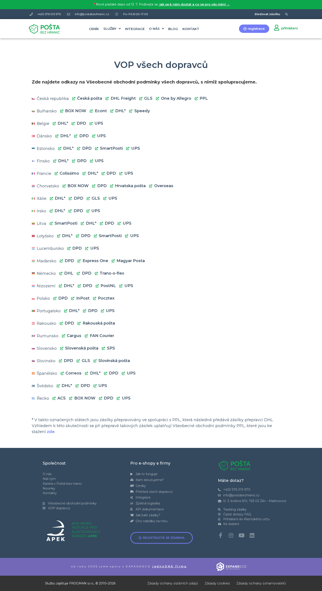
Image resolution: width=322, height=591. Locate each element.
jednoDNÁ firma (169, 566)
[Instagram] (231, 535)
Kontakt (190, 29)
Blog (173, 29)
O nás (154, 29)
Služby (110, 29)
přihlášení (289, 28)
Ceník (94, 29)
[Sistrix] (287, 14)
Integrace (135, 29)
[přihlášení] (277, 27)
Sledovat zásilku (267, 14)
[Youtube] (241, 535)
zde (51, 431)
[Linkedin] (252, 535)
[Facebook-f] (220, 535)
